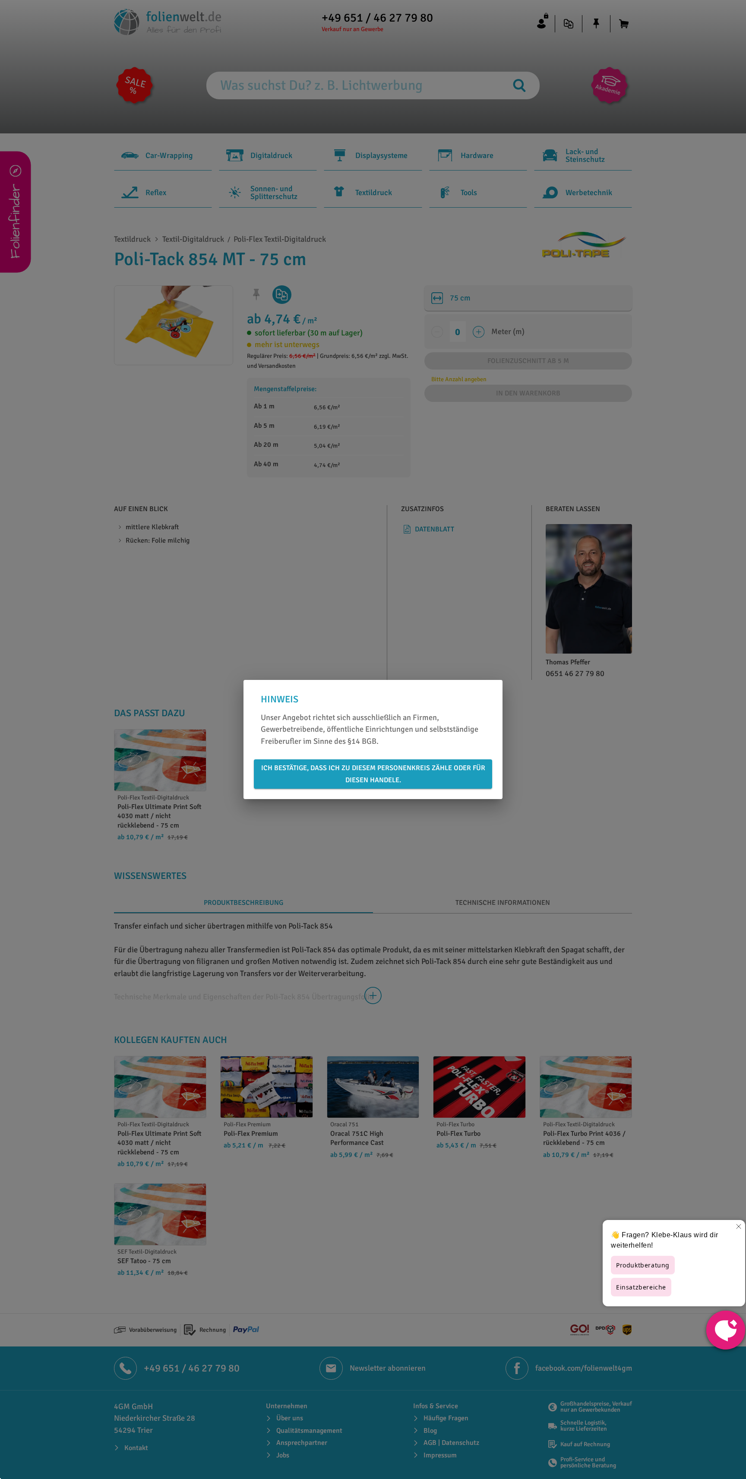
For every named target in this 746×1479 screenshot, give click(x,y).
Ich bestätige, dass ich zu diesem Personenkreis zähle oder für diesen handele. (373, 774)
